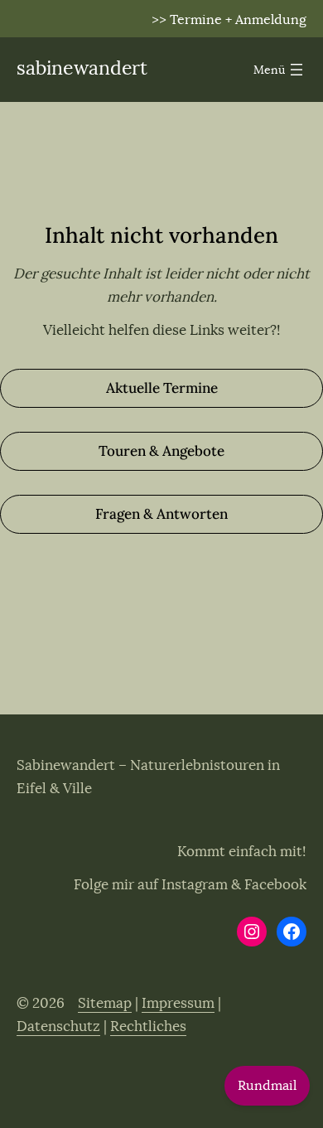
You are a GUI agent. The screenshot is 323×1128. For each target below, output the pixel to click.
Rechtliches (148, 1026)
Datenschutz (58, 1026)
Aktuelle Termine (162, 388)
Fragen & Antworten (161, 514)
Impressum (178, 1003)
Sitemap (105, 1003)
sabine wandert (82, 68)
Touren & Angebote (161, 451)
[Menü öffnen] (279, 70)
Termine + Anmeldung (238, 20)
